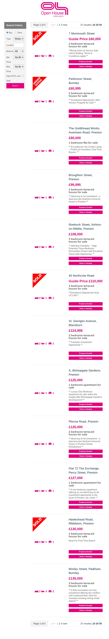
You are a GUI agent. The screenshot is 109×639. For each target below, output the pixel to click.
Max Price (8, 69)
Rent (20, 32)
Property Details (85, 62)
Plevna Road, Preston (83, 421)
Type (8, 39)
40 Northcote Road (81, 275)
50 (100, 25)
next (65, 25)
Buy (10, 32)
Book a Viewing (85, 66)
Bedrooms (9, 51)
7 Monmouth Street (82, 33)
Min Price (8, 59)
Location (9, 45)
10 (94, 25)
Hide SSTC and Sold (13, 78)
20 (97, 25)
